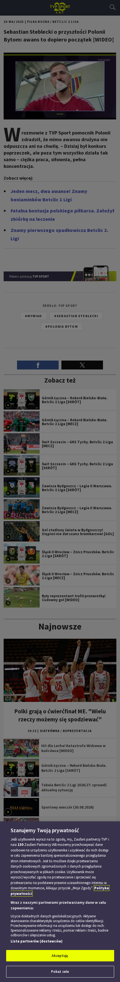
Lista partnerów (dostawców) (37, 941)
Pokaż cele (60, 971)
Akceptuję (60, 955)
